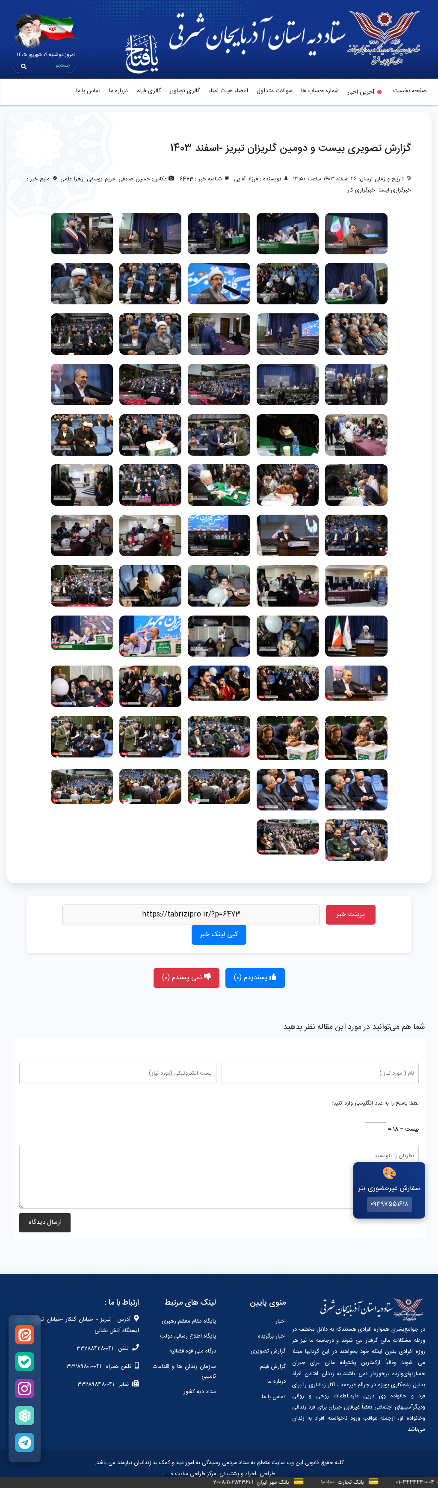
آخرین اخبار (360, 92)
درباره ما (118, 91)
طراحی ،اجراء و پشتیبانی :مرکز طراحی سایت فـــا (219, 1474)
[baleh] (24, 1361)
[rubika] (24, 1415)
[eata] (24, 1334)
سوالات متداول (275, 91)
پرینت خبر (351, 914)
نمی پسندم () (183, 978)
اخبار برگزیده (272, 1336)
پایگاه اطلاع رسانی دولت (188, 1336)
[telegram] (24, 1442)
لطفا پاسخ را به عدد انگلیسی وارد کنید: (375, 1103)
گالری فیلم (148, 91)
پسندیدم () (251, 978)
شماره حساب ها (320, 91)
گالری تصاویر (184, 91)
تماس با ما (88, 91)
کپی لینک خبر (219, 934)
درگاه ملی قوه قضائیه (192, 1351)
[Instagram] (24, 1388)
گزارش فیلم (273, 1366)
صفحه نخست (410, 91)
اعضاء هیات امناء (228, 91)
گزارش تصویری (268, 1351)
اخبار (280, 1321)
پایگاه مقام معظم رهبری (189, 1321)
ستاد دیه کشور (199, 1392)
